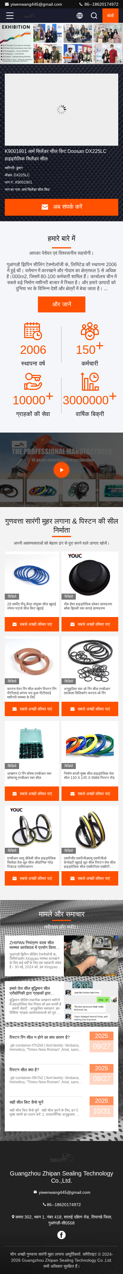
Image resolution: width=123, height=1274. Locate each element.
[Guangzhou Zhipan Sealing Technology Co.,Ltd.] (29, 15)
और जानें (61, 304)
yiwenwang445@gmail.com (36, 4)
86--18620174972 (101, 4)
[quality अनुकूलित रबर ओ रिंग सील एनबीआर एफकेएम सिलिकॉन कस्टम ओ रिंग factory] (89, 660)
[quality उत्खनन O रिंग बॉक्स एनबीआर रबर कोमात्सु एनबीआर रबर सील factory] (32, 745)
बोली (110, 15)
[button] (43, 57)
